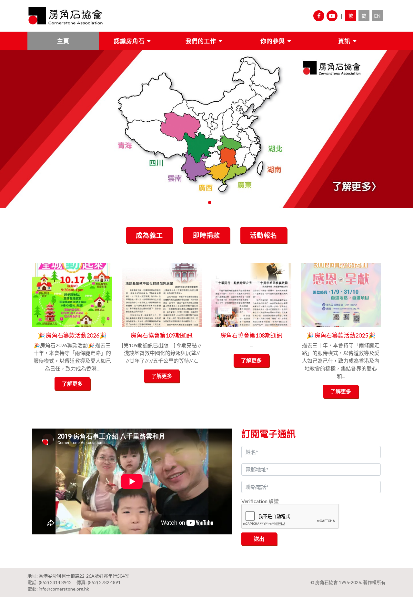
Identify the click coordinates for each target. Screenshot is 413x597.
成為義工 (149, 235)
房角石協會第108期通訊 (251, 335)
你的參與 (272, 41)
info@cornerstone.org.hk (64, 589)
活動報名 (263, 235)
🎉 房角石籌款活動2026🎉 (72, 335)
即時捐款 (206, 235)
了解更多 (72, 383)
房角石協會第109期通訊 (162, 335)
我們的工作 (201, 41)
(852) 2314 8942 (55, 582)
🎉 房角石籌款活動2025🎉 (341, 335)
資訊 (344, 41)
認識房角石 (129, 41)
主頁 (63, 41)
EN (377, 16)
